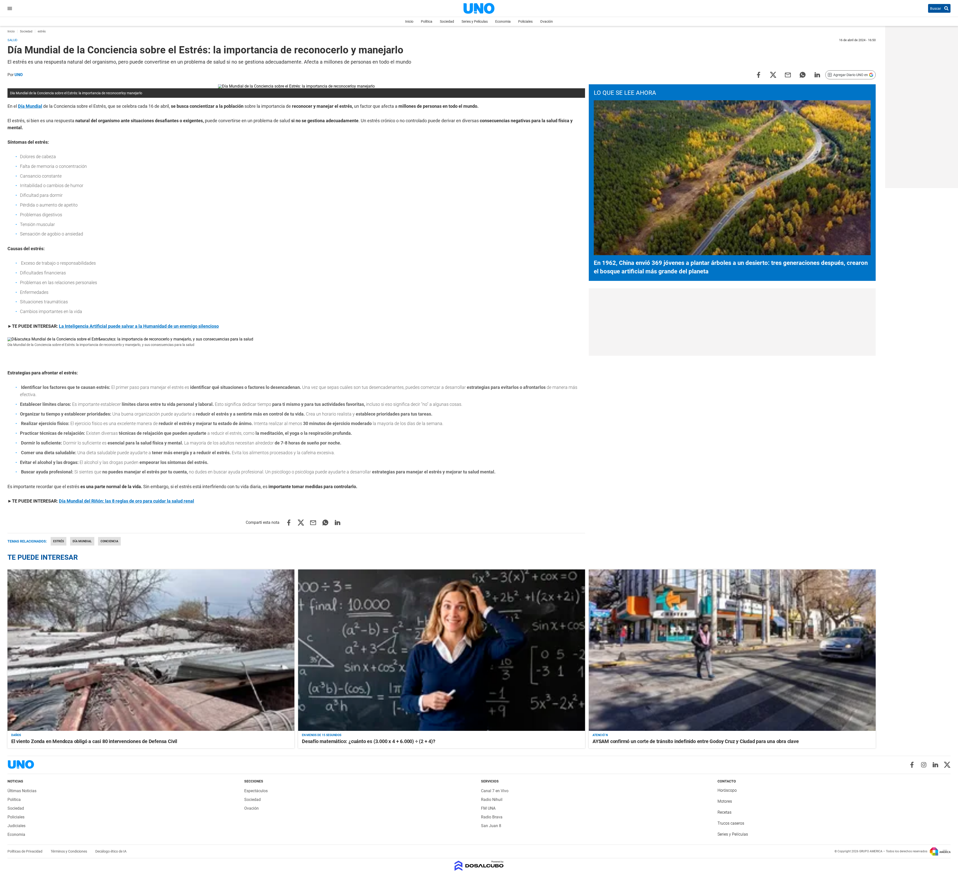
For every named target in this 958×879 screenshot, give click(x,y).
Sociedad (447, 21)
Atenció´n (600, 735)
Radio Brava (491, 817)
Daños (16, 735)
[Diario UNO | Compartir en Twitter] (773, 74)
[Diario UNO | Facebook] (912, 765)
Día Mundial (82, 541)
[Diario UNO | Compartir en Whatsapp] (803, 74)
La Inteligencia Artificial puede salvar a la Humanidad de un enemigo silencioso (139, 326)
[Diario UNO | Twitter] (947, 765)
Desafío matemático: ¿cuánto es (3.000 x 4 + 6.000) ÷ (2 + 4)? (368, 741)
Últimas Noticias (21, 790)
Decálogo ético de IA (110, 851)
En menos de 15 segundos (321, 735)
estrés (58, 541)
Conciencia (109, 541)
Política (426, 21)
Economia (503, 21)
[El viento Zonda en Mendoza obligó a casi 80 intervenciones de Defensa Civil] (150, 650)
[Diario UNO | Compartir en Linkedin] (817, 74)
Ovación (546, 21)
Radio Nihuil (491, 799)
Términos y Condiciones (69, 851)
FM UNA (488, 808)
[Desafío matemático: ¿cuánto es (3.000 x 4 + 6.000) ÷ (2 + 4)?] (441, 650)
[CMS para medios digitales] (479, 866)
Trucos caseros (731, 823)
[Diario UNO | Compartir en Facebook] (758, 74)
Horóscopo (727, 790)
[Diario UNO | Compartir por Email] (788, 74)
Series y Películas (475, 21)
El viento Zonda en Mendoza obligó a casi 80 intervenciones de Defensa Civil (94, 741)
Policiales (525, 21)
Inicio (409, 21)
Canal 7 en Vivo (494, 790)
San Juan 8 (491, 825)
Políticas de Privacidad (25, 851)
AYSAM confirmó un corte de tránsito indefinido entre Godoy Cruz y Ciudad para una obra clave (696, 741)
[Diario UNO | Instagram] (923, 765)
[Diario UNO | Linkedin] (935, 765)
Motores (725, 801)
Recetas (724, 812)
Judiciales (16, 825)
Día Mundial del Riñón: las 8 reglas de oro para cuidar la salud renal (126, 501)
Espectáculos (256, 790)
